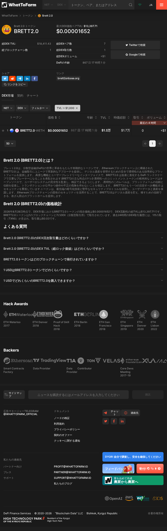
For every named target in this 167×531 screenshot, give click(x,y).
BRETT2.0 (32, 130)
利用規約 (59, 423)
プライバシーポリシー (67, 429)
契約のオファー (63, 435)
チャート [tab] (33, 95)
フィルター (38, 108)
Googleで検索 (137, 54)
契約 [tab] (20, 95)
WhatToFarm (10, 15)
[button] (83, 238)
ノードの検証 (62, 418)
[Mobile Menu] (161, 5)
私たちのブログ (63, 483)
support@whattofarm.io (72, 477)
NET (6, 108)
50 (8, 143)
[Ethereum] (155, 468)
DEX (20, 108)
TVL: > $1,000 (65, 108)
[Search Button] (130, 5)
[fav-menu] (3, 130)
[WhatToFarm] (21, 5)
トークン (28, 15)
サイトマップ (15, 394)
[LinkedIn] (122, 421)
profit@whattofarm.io (71, 466)
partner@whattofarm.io (72, 472)
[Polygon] (152, 468)
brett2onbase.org (68, 78)
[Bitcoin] (159, 468)
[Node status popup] (140, 5)
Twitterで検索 (137, 45)
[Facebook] (114, 421)
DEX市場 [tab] (8, 95)
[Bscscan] (148, 468)
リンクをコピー (16, 84)
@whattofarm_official (20, 414)
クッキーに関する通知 (67, 440)
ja (150, 5)
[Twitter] (105, 421)
